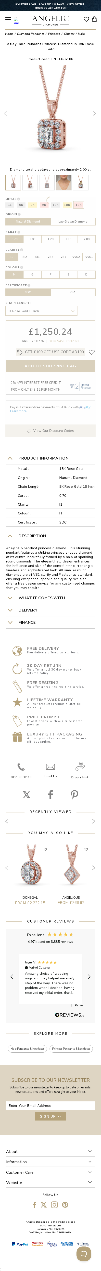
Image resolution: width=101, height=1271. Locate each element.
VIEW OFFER (75, 4)
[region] (50, 976)
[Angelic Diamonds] (50, 21)
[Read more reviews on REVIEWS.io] (69, 1015)
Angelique (71, 898)
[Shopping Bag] (94, 18)
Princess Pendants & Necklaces (71, 1049)
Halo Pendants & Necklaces (27, 1049)
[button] (12, 977)
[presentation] (6, 115)
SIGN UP (50, 1116)
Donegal (30, 898)
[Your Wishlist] (86, 19)
